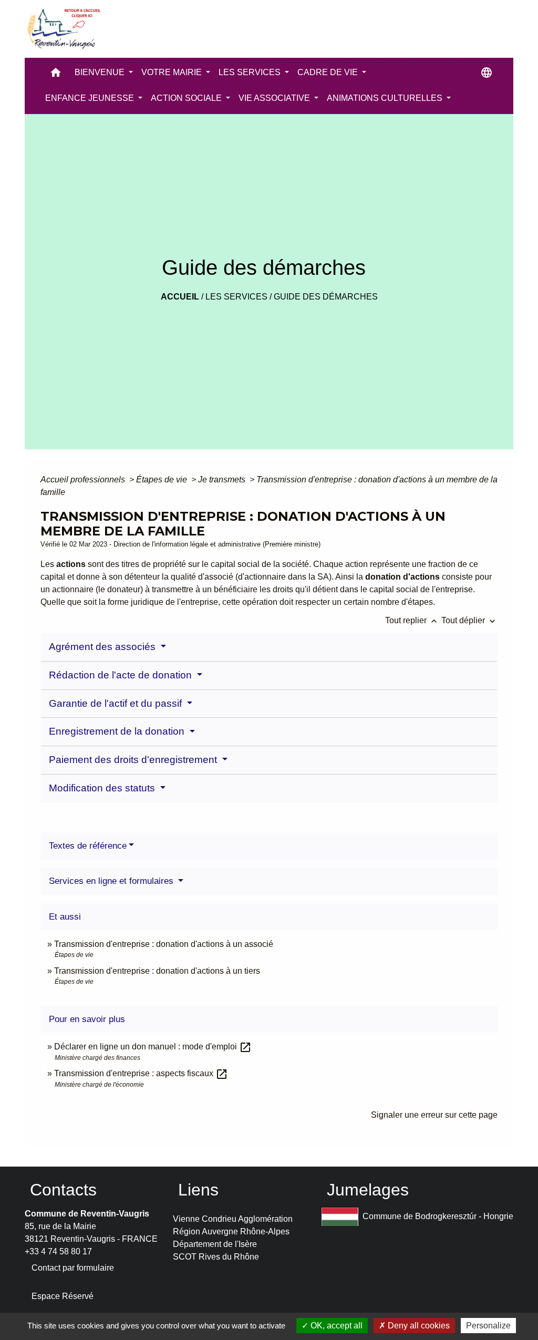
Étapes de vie (162, 479)
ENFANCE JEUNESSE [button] (90, 98)
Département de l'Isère (215, 1244)
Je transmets (222, 479)
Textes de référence (88, 846)
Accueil (180, 296)
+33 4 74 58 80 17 (58, 1251)
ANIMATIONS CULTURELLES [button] (385, 98)
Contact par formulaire (73, 1267)
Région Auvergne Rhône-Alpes (231, 1231)
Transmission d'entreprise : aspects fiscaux (141, 1073)
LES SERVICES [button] (251, 72)
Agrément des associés (103, 646)
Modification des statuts (103, 787)
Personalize (488, 1325)
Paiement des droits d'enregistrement (134, 759)
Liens (198, 1189)
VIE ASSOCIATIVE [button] (275, 98)
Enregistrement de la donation (118, 731)
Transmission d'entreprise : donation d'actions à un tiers (157, 970)
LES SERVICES (236, 296)
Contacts (63, 1189)
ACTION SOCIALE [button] (187, 98)
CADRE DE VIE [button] (328, 72)
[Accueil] (63, 29)
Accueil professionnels (83, 479)
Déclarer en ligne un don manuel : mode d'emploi (153, 1046)
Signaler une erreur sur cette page (434, 1114)
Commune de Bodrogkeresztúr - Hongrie (438, 1216)
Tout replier (412, 620)
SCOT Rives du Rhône (216, 1256)
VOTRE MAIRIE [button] (172, 72)
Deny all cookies (418, 1325)
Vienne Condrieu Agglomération (233, 1218)
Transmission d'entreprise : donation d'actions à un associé (163, 944)
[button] (55, 75)
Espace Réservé (63, 1296)
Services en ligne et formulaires (112, 881)
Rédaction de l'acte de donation (121, 675)
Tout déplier (469, 620)
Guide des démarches (326, 296)
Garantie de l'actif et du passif (116, 703)
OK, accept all (335, 1325)
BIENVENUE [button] (101, 72)
